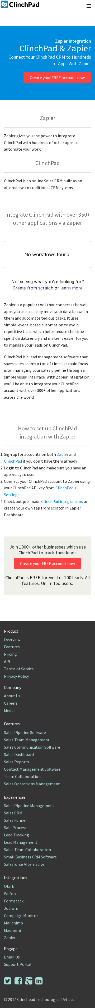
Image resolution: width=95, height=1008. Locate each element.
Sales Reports (16, 761)
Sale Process (15, 827)
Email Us (12, 957)
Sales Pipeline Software (25, 732)
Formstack (13, 900)
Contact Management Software (32, 769)
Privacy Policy (16, 676)
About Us (12, 695)
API (7, 661)
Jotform (12, 908)
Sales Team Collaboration (27, 849)
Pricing (10, 654)
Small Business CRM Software (30, 856)
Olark (9, 886)
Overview (12, 639)
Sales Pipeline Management (29, 805)
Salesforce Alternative (24, 864)
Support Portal (17, 964)
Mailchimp (13, 922)
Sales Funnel (15, 820)
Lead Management (20, 842)
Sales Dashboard (19, 754)
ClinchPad (13, 461)
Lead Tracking (16, 834)
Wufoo (10, 893)
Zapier (63, 454)
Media (9, 710)
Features (12, 646)
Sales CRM (13, 812)
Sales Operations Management (32, 783)
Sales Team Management (27, 739)
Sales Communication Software (32, 747)
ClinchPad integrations (62, 501)
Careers (11, 703)
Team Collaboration (22, 776)
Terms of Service (19, 668)
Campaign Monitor (21, 915)
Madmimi (12, 930)
